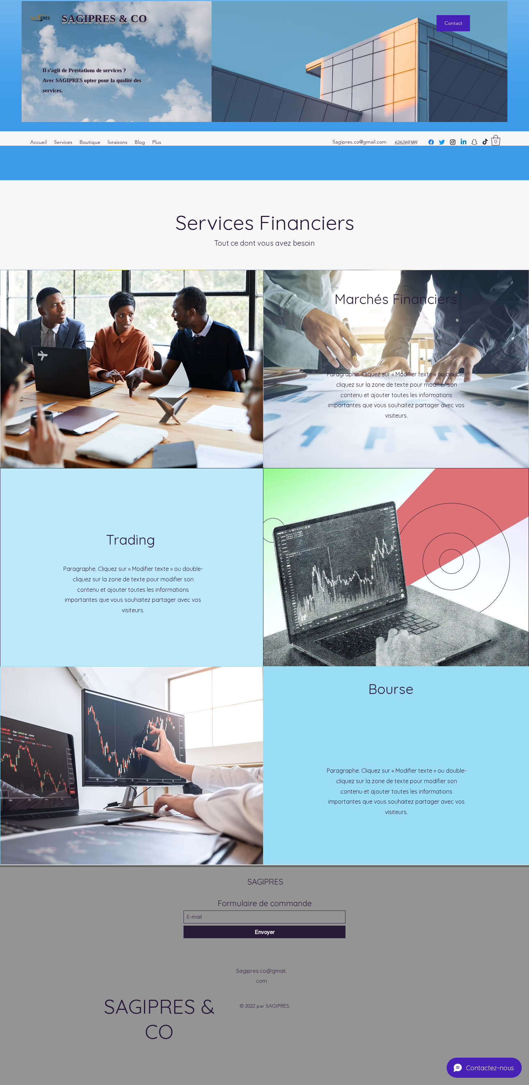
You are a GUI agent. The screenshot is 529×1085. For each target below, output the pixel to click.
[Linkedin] (463, 142)
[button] (495, 140)
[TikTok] (485, 142)
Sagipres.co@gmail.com (359, 142)
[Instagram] (452, 142)
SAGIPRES (265, 882)
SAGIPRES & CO (104, 18)
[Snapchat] (474, 142)
